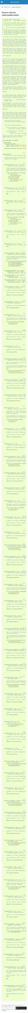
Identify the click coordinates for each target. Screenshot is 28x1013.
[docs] (24, 163)
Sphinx (8, 1009)
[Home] (2, 7)
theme (15, 1009)
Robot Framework (15, 2)
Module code (7, 7)
